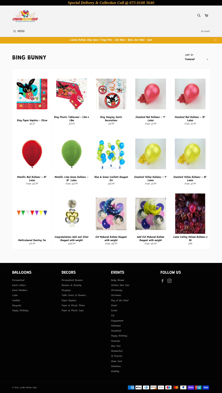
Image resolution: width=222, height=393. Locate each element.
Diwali (114, 305)
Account (205, 31)
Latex (15, 295)
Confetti (16, 300)
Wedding (115, 371)
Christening (116, 290)
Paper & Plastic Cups (73, 310)
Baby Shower (117, 280)
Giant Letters (19, 285)
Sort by (189, 55)
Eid (112, 315)
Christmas (116, 295)
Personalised (18, 280)
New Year (116, 346)
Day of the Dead (119, 300)
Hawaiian (115, 341)
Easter (114, 310)
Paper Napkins (69, 300)
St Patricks (116, 356)
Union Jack (116, 361)
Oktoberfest (117, 351)
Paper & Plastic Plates (73, 305)
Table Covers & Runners (74, 295)
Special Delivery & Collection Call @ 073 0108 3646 (111, 3)
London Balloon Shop (28, 387)
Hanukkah (116, 331)
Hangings (66, 290)
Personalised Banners (72, 280)
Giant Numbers (19, 290)
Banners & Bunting (71, 285)
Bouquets (16, 305)
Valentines (116, 366)
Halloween (116, 326)
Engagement (117, 321)
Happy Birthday (20, 310)
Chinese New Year (120, 285)
